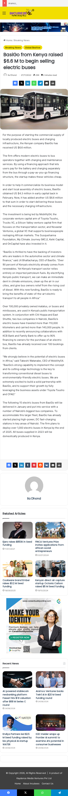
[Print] (52, 83)
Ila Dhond (12, 75)
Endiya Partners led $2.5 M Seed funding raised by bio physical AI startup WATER (17, 739)
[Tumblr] (27, 465)
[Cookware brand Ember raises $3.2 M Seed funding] (18, 568)
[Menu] (4, 14)
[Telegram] (40, 83)
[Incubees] (21, 13)
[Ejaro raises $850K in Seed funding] (18, 530)
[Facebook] (15, 83)
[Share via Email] (46, 83)
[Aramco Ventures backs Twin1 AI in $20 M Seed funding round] (50, 679)
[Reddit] (40, 465)
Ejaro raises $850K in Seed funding (17, 543)
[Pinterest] (34, 465)
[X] (21, 83)
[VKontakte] (46, 465)
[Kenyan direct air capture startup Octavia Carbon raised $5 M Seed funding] (50, 568)
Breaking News (22, 40)
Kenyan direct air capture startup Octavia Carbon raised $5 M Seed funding (50, 583)
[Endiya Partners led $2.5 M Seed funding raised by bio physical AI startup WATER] (17, 722)
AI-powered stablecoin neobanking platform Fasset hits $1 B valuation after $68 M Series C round (17, 698)
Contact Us (47, 783)
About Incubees (31, 783)
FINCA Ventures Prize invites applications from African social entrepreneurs (49, 546)
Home (8, 40)
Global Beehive (32, 47)
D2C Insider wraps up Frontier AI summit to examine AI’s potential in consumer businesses (50, 739)
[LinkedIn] (27, 83)
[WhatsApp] (34, 83)
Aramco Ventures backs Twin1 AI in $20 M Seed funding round (50, 694)
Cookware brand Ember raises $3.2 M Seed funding (16, 583)
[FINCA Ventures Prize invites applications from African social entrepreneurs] (50, 530)
